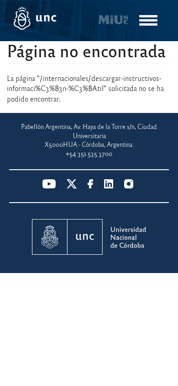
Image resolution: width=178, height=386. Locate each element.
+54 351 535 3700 (89, 153)
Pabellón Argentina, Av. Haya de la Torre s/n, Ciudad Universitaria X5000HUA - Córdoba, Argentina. (89, 135)
